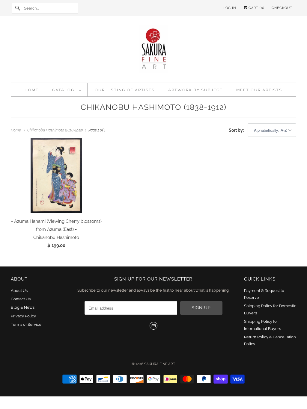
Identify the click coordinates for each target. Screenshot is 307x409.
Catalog (64, 90)
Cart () (255, 8)
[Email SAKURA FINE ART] (153, 326)
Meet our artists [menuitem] (259, 90)
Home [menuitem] (32, 90)
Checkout (282, 8)
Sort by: (237, 130)
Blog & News (22, 307)
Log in (229, 8)
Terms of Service (26, 324)
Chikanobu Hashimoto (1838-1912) (153, 107)
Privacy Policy (23, 316)
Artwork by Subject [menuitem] (195, 90)
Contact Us (21, 299)
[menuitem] (67, 89)
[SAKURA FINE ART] (154, 51)
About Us (19, 290)
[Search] (18, 8)
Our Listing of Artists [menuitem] (125, 90)
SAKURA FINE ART (159, 364)
